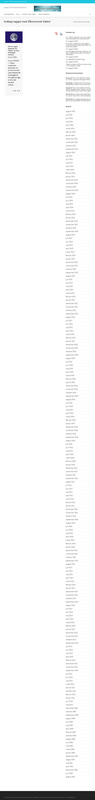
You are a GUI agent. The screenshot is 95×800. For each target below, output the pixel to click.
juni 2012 (69, 677)
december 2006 (72, 770)
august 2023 (70, 235)
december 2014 (72, 591)
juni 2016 (69, 530)
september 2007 (72, 756)
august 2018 (70, 440)
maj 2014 (69, 615)
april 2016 (69, 537)
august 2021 (70, 317)
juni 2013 (69, 650)
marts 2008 (70, 749)
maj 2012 (69, 681)
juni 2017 (69, 489)
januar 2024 (70, 218)
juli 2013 (69, 646)
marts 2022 (70, 293)
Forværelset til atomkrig (75, 59)
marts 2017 (70, 499)
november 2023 (72, 224)
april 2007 (69, 766)
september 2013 (72, 643)
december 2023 (72, 221)
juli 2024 (69, 197)
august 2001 (70, 777)
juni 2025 (69, 159)
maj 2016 (69, 533)
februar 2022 (71, 296)
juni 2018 (69, 447)
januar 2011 (70, 698)
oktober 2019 (71, 392)
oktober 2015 (71, 557)
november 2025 (72, 142)
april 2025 (69, 166)
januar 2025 (70, 176)
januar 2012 (70, 687)
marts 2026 (70, 128)
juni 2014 (69, 612)
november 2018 (72, 430)
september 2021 (72, 314)
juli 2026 (69, 115)
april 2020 (69, 372)
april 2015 (69, 578)
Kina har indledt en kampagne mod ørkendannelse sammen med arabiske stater (79, 45)
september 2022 (72, 272)
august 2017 (70, 482)
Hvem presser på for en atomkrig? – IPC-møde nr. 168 (79, 65)
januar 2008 (70, 753)
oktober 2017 (71, 475)
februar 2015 (71, 585)
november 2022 (72, 266)
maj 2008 (69, 746)
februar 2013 (71, 660)
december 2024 (72, 180)
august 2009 (70, 718)
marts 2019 (70, 416)
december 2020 (72, 344)
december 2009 (72, 708)
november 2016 (72, 513)
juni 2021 (69, 324)
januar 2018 (70, 464)
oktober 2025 (71, 146)
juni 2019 (69, 406)
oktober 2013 (71, 639)
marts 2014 (70, 622)
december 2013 (72, 633)
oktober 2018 (71, 434)
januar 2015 (70, 588)
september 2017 (72, 478)
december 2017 (72, 468)
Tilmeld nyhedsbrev (43, 14)
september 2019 (72, 396)
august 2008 (70, 739)
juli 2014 (69, 609)
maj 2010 (69, 705)
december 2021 (72, 303)
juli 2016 (69, 526)
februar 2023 (71, 255)
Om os (18, 14)
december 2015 (72, 550)
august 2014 (70, 605)
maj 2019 (69, 410)
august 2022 (70, 276)
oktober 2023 (71, 228)
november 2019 (72, 389)
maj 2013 (69, 653)
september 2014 (72, 602)
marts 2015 (70, 581)
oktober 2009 (71, 711)
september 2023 (72, 231)
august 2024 (70, 194)
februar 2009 (71, 732)
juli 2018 (69, 444)
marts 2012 (70, 684)
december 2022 (72, 262)
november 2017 (72, 471)
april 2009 (69, 729)
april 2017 (69, 495)
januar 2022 (70, 300)
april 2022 (69, 290)
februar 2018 (71, 461)
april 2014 (69, 619)
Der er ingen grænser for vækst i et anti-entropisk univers (14, 51)
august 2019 (70, 399)
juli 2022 (69, 279)
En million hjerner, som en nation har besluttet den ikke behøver (79, 38)
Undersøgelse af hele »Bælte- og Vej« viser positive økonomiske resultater (78, 53)
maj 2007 (69, 763)
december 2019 (72, 386)
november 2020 (72, 348)
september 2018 (72, 437)
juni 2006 (69, 773)
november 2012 (72, 667)
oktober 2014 (71, 598)
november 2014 (72, 595)
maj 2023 (69, 245)
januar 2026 (70, 135)
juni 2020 (69, 365)
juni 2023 (69, 242)
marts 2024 (70, 211)
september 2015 (72, 561)
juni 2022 (69, 283)
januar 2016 (70, 547)
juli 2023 (69, 238)
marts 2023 (70, 252)
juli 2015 (69, 567)
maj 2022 (69, 286)
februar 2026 (71, 132)
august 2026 (70, 111)
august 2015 (70, 564)
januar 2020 (70, 382)
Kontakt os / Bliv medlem (29, 14)
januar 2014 (70, 629)
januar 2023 (70, 259)
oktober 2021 (71, 310)
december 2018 (72, 427)
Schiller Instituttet (77, 22)
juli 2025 (69, 156)
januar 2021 (70, 341)
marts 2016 (70, 540)
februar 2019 (71, 420)
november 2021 (72, 307)
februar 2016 (71, 543)
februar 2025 (71, 173)
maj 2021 (69, 327)
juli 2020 (69, 362)
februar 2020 (71, 379)
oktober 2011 (71, 691)
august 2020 (70, 358)
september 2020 (72, 355)
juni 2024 (69, 200)
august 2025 (70, 152)
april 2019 (69, 413)
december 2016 (72, 509)
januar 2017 (70, 506)
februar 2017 (71, 502)
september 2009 (72, 715)
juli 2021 (69, 320)
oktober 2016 (71, 516)
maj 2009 (69, 725)
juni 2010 (69, 701)
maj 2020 (69, 368)
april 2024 (69, 207)
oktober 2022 (71, 269)
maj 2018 (69, 451)
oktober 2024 (71, 187)
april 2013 (69, 657)
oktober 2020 (71, 351)
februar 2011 (71, 694)
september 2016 (72, 519)
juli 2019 (69, 403)
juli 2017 (69, 485)
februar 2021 (71, 338)
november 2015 (72, 554)
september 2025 (72, 149)
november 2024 (72, 183)
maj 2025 (69, 163)
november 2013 (72, 636)
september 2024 (72, 190)
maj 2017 (69, 492)
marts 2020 (70, 375)
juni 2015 (69, 571)
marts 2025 (70, 170)
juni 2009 (69, 722)
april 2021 (69, 331)
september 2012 (72, 670)
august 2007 (70, 759)
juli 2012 (69, 674)
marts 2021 (70, 334)
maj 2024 (69, 204)
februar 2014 (71, 626)
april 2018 (69, 454)
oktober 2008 (71, 735)
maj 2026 (69, 122)
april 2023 (69, 248)
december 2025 (72, 139)
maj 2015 (69, 574)
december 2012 (72, 663)
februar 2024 (71, 214)
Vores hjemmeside (9, 14)
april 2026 (69, 125)
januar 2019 (70, 423)
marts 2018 (70, 458)
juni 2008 (69, 742)
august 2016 (70, 523)
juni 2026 (69, 118)
